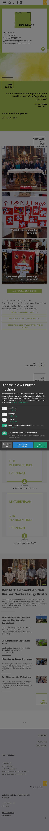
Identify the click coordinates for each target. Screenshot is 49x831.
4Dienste (12, 416)
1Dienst (12, 427)
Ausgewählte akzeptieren (23, 445)
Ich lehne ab (6, 445)
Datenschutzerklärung (19, 402)
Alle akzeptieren (40, 445)
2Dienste (12, 410)
